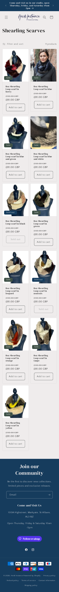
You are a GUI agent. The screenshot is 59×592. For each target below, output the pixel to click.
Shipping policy (31, 585)
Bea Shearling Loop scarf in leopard (13, 291)
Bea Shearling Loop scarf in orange (13, 358)
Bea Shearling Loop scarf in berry (13, 89)
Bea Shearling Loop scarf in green (41, 224)
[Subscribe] (49, 495)
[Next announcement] (53, 5)
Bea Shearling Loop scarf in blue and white (43, 156)
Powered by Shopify (32, 576)
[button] (6, 17)
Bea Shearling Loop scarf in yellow (13, 425)
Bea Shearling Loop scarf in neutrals (41, 291)
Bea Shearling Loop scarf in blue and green (15, 156)
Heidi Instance (17, 576)
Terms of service (29, 580)
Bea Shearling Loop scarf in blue (43, 88)
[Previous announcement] (5, 5)
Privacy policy (49, 576)
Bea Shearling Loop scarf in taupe (41, 358)
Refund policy (13, 580)
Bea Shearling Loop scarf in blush (15, 222)
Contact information (47, 580)
